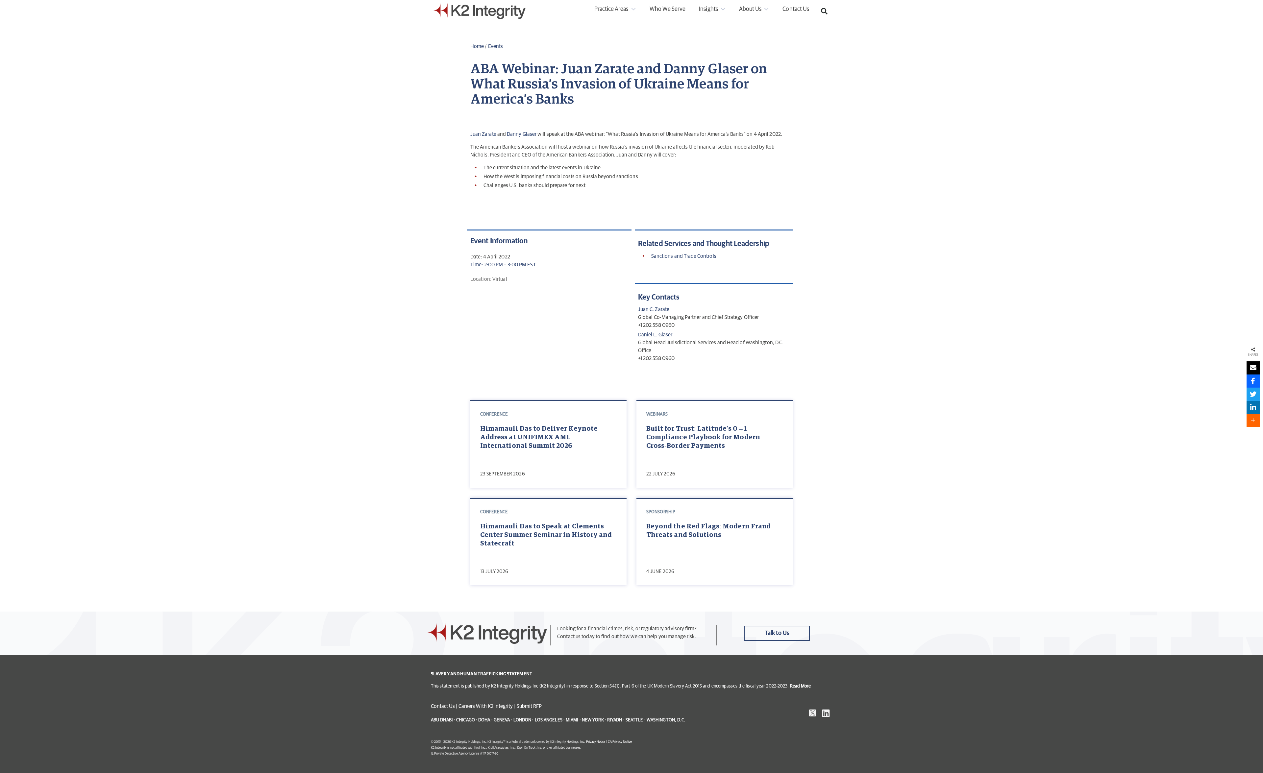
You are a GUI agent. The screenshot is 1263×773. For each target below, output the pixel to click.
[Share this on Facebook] (1253, 381)
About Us (750, 9)
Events (495, 46)
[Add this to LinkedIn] (1253, 407)
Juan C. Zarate (653, 309)
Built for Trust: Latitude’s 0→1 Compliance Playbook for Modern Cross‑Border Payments (703, 437)
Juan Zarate (483, 134)
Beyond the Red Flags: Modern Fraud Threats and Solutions (708, 530)
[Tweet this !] (1253, 394)
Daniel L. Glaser (655, 334)
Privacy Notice (596, 741)
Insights (708, 9)
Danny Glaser (521, 134)
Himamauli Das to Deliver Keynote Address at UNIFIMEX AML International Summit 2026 (539, 437)
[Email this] (1253, 367)
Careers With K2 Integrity (485, 706)
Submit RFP (529, 706)
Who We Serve (668, 9)
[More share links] (1253, 420)
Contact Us (795, 9)
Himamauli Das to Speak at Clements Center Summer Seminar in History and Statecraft (546, 535)
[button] (824, 11)
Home (477, 46)
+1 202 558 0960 (656, 325)
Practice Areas (611, 9)
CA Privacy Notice (620, 741)
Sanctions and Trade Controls (683, 256)
